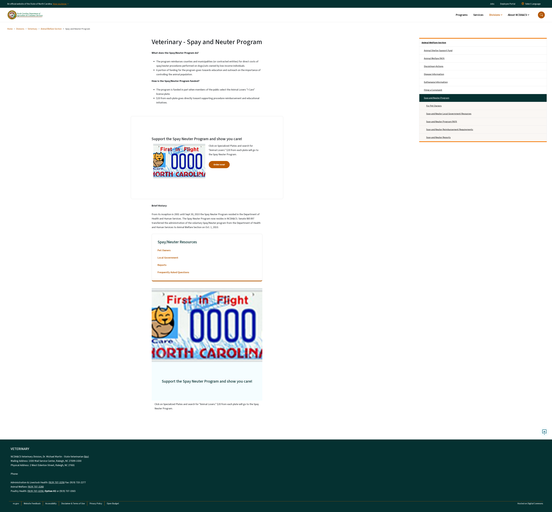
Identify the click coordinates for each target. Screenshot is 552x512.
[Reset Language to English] (523, 4)
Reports (162, 265)
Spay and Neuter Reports (438, 137)
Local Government (168, 258)
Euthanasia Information (436, 82)
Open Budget (113, 503)
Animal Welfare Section (51, 28)
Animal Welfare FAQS (434, 58)
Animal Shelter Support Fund (438, 50)
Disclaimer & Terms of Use (73, 503)
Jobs (492, 3)
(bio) (86, 456)
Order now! (219, 164)
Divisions (20, 28)
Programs (462, 15)
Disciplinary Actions (433, 66)
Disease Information (434, 74)
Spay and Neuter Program (436, 98)
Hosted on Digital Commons (530, 503)
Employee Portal (507, 3)
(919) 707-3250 (57, 482)
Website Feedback (32, 503)
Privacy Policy (96, 503)
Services (478, 15)
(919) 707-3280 (36, 487)
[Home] (25, 11)
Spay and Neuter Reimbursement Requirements (449, 129)
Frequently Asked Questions (173, 272)
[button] (541, 14)
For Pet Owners (434, 105)
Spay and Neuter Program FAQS (441, 121)
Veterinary (32, 28)
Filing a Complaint (433, 90)
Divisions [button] (494, 15)
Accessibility (50, 503)
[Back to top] (544, 432)
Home (10, 28)
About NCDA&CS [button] (517, 15)
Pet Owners (164, 250)
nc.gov (16, 503)
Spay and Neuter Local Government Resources (448, 113)
